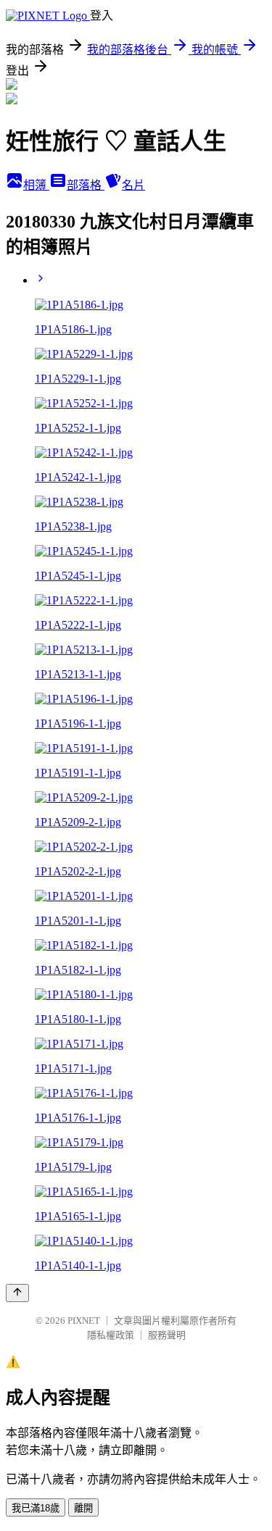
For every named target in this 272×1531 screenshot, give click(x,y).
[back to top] (17, 1293)
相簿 (36, 185)
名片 (133, 185)
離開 (83, 1508)
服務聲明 (167, 1335)
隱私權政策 (110, 1335)
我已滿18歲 (35, 1508)
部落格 (85, 185)
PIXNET (83, 1320)
